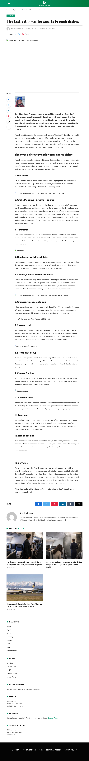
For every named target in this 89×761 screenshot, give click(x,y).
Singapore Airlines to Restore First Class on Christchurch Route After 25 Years (24, 605)
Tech (8, 644)
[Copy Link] (9, 127)
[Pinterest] (9, 116)
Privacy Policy (11, 677)
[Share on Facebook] (15, 34)
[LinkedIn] (9, 110)
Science (9, 640)
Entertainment (11, 651)
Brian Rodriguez (18, 29)
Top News (10, 15)
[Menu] (9, 3)
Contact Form (11, 667)
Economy (10, 637)
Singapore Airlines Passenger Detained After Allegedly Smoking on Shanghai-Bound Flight (64, 564)
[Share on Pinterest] (22, 34)
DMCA (9, 670)
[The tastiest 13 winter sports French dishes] (44, 64)
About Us (10, 663)
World (9, 633)
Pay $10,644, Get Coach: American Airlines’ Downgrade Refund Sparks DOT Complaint (24, 563)
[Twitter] (9, 105)
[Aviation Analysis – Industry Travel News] (44, 3)
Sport (9, 647)
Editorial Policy (12, 673)
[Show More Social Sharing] (27, 34)
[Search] (80, 3)
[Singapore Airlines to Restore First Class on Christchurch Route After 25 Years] (25, 587)
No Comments (41, 29)
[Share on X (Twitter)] (19, 34)
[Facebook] (9, 99)
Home (9, 626)
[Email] (9, 121)
